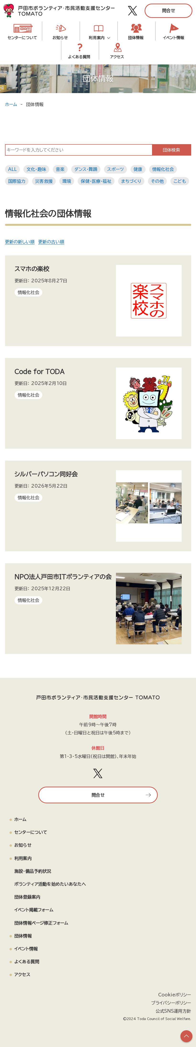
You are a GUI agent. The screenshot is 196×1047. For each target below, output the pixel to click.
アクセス (22, 974)
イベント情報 (173, 38)
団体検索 (171, 150)
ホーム (11, 104)
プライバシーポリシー (171, 1003)
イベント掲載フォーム (33, 910)
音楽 (60, 169)
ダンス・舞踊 (85, 169)
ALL (12, 169)
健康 (138, 169)
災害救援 (44, 181)
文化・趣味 (36, 169)
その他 (157, 181)
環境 (66, 181)
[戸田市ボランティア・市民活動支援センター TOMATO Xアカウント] (132, 11)
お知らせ (60, 38)
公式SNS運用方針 (173, 1011)
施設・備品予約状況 (98, 52)
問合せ (168, 10)
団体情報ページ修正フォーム (41, 923)
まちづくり (131, 181)
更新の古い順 (51, 242)
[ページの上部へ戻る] (186, 1036)
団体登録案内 (27, 897)
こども (180, 181)
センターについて (22, 38)
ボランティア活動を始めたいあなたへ (50, 884)
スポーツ (115, 169)
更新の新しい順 (20, 242)
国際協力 (17, 181)
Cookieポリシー (174, 995)
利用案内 (98, 38)
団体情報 (136, 38)
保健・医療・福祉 (96, 181)
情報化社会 (163, 169)
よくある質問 (79, 57)
